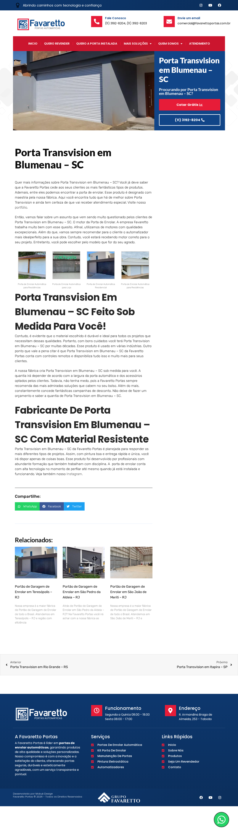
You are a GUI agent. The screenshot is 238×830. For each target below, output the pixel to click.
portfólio (21, 207)
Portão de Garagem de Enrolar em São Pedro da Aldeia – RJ (82, 591)
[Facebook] (219, 5)
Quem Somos (168, 43)
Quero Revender (57, 43)
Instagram (74, 474)
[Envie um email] (169, 21)
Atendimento (199, 43)
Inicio (32, 43)
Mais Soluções (136, 43)
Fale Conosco (115, 18)
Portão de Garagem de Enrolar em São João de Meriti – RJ (128, 591)
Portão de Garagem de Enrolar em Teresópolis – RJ (33, 591)
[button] (27, 506)
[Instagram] (201, 5)
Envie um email (189, 18)
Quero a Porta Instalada (96, 43)
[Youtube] (210, 5)
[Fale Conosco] (96, 21)
